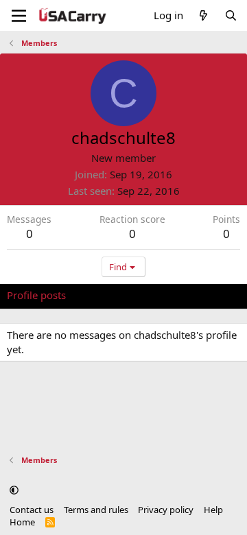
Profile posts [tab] (36, 295)
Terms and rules (96, 509)
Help (213, 509)
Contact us (32, 509)
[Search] (230, 15)
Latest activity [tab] (112, 295)
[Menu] (19, 15)
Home (22, 522)
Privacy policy (165, 509)
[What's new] (203, 15)
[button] (14, 489)
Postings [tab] (178, 295)
